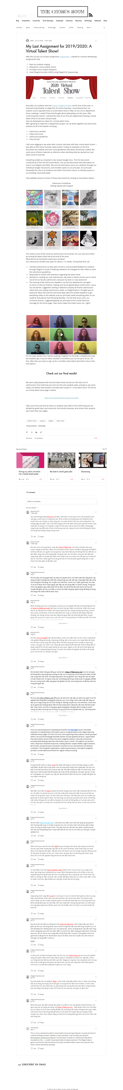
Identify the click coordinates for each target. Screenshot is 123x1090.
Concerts (62, 27)
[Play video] (61, 335)
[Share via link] (41, 432)
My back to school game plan (61, 471)
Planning (80, 27)
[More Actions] (96, 512)
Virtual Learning (39, 27)
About (28, 27)
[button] (25, 20)
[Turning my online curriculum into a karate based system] (30, 460)
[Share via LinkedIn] (36, 432)
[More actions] (96, 40)
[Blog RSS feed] (91, 15)
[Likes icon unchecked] (32, 537)
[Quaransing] (93, 460)
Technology (52, 27)
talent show (60, 421)
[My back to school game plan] (61, 460)
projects (42, 421)
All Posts (19, 27)
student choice (32, 421)
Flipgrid (50, 421)
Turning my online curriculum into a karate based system (29, 472)
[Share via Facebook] (27, 432)
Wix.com (75, 1089)
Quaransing (85, 471)
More (88, 27)
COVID (71, 27)
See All (104, 449)
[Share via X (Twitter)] (31, 432)
